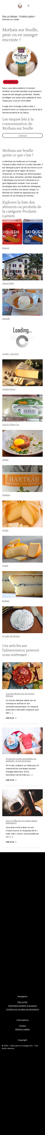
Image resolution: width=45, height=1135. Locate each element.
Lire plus (11, 718)
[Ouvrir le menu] (28, 5)
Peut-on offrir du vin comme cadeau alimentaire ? (21, 821)
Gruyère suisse (8, 389)
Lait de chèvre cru (10, 424)
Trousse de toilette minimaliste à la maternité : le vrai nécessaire (21, 759)
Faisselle (6, 318)
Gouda (5, 565)
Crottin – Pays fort (10, 354)
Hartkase (6, 495)
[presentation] (22, 231)
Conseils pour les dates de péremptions (22, 1009)
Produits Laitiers (26, 16)
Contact (22, 1026)
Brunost (5, 248)
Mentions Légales (22, 1029)
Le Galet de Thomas (11, 636)
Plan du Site (22, 1002)
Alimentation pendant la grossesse (22, 1006)
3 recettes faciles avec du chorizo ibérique (20, 694)
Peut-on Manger (9, 16)
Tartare (5, 459)
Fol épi (5, 530)
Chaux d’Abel (8, 283)
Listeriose (22, 135)
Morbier (5, 601)
